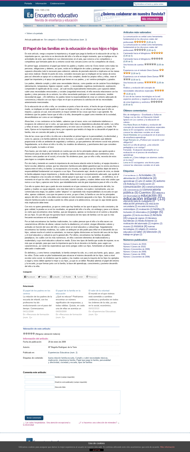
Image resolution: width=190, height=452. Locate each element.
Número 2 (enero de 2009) (134, 254)
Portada (28, 3)
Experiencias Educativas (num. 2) (72, 40)
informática (143, 212)
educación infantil (144, 198)
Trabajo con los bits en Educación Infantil (141, 117)
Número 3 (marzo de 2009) (134, 252)
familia (158, 209)
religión (143, 229)
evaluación (146, 209)
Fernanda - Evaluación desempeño (138, 150)
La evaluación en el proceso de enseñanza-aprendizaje (144, 136)
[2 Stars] (26, 333)
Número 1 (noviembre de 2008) (136, 257)
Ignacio (126, 120)
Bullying (132, 184)
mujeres (156, 223)
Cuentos (147, 192)
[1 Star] (24, 333)
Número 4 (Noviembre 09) (91, 26)
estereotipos (130, 209)
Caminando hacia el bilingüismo (137, 53)
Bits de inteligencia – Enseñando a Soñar (141, 115)
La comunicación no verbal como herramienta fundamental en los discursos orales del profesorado (142, 39)
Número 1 (28, 26)
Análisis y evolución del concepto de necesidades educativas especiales (144, 126)
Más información (167, 447)
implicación (53, 360)
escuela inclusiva (148, 206)
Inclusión (129, 212)
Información (41, 3)
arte (141, 181)
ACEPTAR (96, 450)
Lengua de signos (137, 218)
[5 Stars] (34, 333)
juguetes (129, 215)
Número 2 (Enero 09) (45, 26)
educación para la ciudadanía (139, 201)
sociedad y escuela (68, 362)
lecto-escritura (143, 215)
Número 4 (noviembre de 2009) (136, 249)
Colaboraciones (57, 3)
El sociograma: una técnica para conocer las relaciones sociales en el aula (141, 131)
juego (156, 212)
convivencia (134, 190)
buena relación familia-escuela (61, 358)
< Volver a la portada (34, 33)
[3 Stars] (29, 333)
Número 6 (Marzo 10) (136, 26)
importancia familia (67, 360)
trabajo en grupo (132, 234)
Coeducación (146, 184)
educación (151, 195)
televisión (154, 231)
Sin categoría (50, 40)
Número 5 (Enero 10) (114, 26)
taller (141, 231)
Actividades (147, 175)
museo (128, 226)
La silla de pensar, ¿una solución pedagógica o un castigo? (141, 146)
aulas (151, 180)
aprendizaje (130, 181)
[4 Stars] (31, 333)
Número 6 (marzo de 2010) (134, 244)
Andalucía (147, 178)
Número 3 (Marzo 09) (67, 26)
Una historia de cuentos (133, 65)
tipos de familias (85, 362)
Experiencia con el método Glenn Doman (141, 70)
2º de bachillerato (130, 175)
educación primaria (135, 203)
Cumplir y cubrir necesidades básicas (91, 358)
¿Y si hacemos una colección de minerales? (98, 422)
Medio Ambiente (147, 221)
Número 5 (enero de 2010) (134, 246)
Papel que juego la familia (87, 360)
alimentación (131, 178)
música (140, 226)
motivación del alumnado (137, 223)
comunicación (134, 186)
